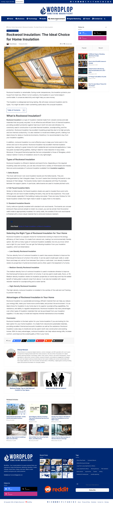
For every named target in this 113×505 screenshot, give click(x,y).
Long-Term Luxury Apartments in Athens (86, 466)
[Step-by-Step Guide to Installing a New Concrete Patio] (17, 430)
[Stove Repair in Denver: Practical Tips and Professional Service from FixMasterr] (39, 409)
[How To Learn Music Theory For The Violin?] (82, 86)
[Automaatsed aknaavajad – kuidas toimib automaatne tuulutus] (17, 409)
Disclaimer (93, 502)
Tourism (95, 471)
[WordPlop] (56, 11)
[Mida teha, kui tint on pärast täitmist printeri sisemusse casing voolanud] (45, 475)
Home (11, 19)
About (79, 502)
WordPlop (29, 502)
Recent (101, 48)
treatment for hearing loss (82, 474)
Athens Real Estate (81, 460)
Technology (32, 19)
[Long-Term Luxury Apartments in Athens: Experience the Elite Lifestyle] (56, 462)
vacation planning (95, 474)
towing (100, 471)
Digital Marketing (74, 19)
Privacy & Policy (86, 502)
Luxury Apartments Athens (83, 468)
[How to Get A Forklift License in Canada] (82, 64)
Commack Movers (92, 460)
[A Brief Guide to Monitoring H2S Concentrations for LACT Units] (82, 71)
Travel (87, 19)
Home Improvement (57, 19)
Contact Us (98, 19)
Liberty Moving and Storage (83, 463)
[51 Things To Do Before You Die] (82, 79)
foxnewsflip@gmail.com (16, 475)
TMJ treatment (104, 468)
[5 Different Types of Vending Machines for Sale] (82, 56)
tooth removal (80, 471)
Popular (84, 48)
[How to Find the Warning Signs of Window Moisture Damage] (62, 430)
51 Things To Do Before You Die (97, 76)
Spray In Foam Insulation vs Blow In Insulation (35, 226)
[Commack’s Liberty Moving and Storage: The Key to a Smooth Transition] (45, 462)
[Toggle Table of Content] (23, 110)
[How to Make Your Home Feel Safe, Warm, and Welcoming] (39, 430)
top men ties (88, 471)
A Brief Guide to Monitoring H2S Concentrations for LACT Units (97, 70)
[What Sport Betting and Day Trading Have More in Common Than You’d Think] (45, 469)
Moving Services (95, 468)
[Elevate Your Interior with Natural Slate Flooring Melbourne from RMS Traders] (62, 409)
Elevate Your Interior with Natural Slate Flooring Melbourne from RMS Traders (61, 418)
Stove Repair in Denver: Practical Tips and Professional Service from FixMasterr (39, 418)
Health (43, 19)
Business (20, 19)
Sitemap (106, 502)
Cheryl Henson (13, 44)
